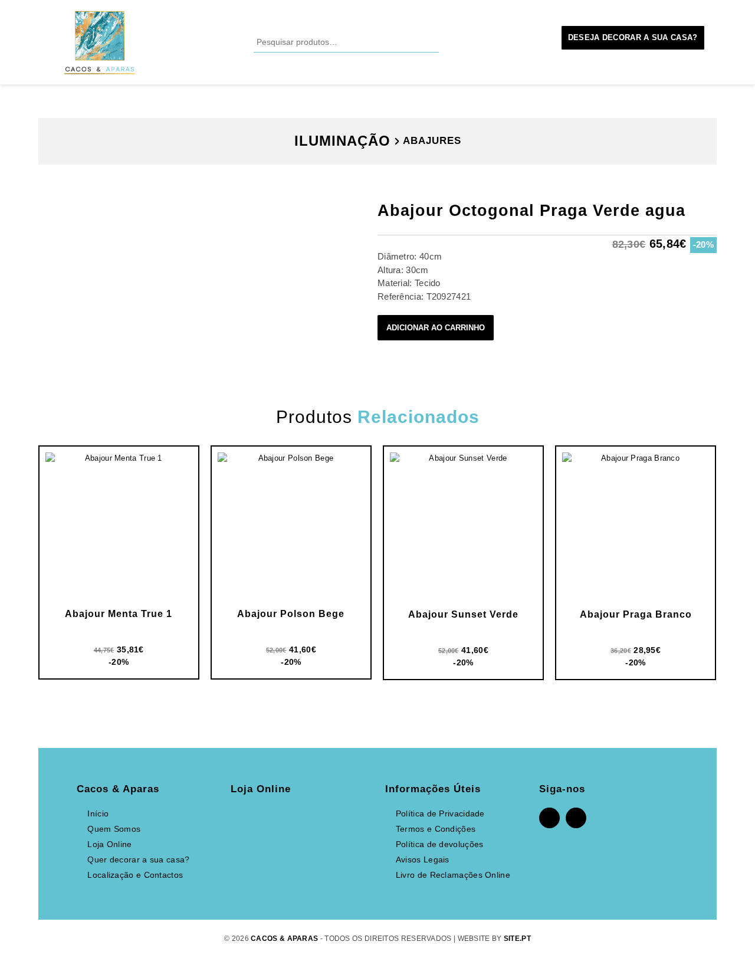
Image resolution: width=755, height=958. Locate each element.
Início (98, 813)
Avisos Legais (422, 859)
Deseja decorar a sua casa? (633, 37)
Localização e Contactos (135, 875)
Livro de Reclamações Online (453, 875)
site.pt (517, 938)
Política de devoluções (440, 844)
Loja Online (109, 844)
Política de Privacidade (440, 813)
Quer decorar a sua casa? (138, 859)
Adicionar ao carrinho (435, 327)
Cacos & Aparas (284, 938)
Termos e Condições (435, 829)
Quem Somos (113, 829)
